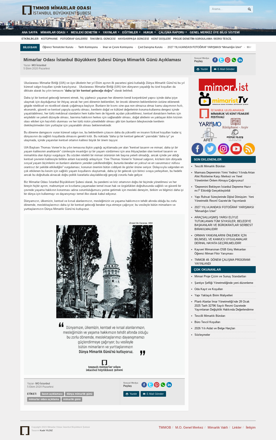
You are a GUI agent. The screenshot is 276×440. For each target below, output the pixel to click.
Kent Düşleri (161, 38)
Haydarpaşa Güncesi (133, 38)
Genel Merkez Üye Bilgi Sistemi (215, 32)
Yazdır (202, 69)
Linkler (237, 427)
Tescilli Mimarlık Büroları (209, 166)
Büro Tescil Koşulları (207, 322)
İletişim (251, 427)
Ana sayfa (30, 32)
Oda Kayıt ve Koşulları (208, 289)
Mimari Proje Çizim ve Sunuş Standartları (220, 276)
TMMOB (165, 427)
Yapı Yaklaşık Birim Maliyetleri (213, 295)
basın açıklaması (52, 393)
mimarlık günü (72, 399)
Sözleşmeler (202, 334)
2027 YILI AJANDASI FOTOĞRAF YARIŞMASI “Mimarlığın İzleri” (205, 47)
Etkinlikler (30, 38)
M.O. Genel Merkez (189, 427)
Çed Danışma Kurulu (150, 47)
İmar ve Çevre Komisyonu (118, 47)
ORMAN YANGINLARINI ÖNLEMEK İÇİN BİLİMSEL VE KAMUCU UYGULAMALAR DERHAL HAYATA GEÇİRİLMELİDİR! (220, 239)
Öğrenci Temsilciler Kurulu (57, 47)
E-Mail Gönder (224, 69)
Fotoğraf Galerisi (73, 38)
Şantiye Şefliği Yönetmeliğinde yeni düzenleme (223, 282)
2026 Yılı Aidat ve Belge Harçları (214, 328)
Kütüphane (49, 38)
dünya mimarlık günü (79, 393)
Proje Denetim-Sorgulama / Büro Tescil (202, 38)
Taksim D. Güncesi (102, 38)
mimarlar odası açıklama (44, 399)
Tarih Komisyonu (88, 47)
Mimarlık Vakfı (218, 427)
